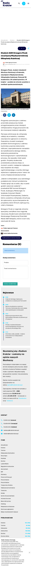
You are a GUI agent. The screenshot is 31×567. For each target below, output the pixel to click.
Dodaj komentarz (10, 284)
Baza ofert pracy (6, 501)
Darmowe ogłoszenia (7, 509)
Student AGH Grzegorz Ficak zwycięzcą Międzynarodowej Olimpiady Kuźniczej (15, 42)
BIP (2, 472)
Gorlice (3, 461)
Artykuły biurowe (6, 498)
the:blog (3, 504)
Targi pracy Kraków (6, 485)
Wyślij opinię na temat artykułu (11, 238)
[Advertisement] (15, 23)
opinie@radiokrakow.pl (14, 385)
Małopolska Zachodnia (7, 453)
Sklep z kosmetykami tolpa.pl (9, 512)
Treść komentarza (10, 268)
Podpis (6, 262)
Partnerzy (4, 474)
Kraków (12, 40)
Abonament (4, 469)
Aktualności (4, 40)
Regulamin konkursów (7, 466)
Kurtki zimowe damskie (7, 496)
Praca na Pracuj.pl (6, 477)
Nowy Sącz (4, 455)
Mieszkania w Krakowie (7, 506)
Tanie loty (4, 490)
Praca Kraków (5, 480)
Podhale (3, 458)
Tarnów (3, 450)
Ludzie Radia (4, 464)
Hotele (3, 493)
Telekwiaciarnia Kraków (8, 488)
